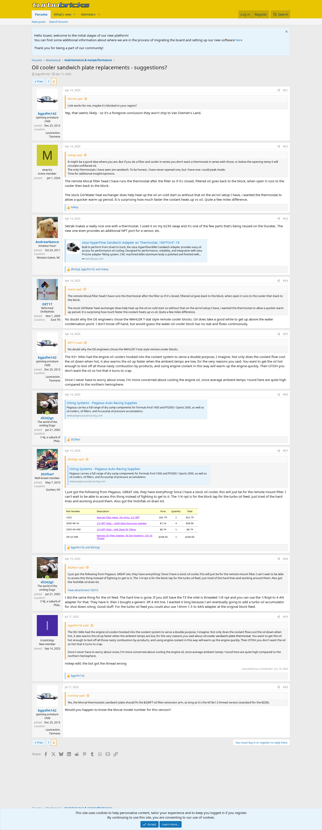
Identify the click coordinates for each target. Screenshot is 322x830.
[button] (75, 14)
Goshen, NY (53, 490)
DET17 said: (75, 343)
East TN (55, 320)
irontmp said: (76, 696)
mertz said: (75, 289)
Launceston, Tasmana (53, 134)
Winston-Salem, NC (48, 257)
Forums (41, 14)
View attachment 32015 (83, 590)
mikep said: (75, 155)
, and (89, 269)
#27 (285, 451)
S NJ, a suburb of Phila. (50, 439)
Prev (40, 81)
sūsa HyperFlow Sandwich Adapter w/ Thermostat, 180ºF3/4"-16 (131, 242)
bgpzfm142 (42, 74)
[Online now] (47, 413)
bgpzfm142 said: (78, 625)
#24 (285, 281)
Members (88, 14)
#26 (285, 394)
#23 (285, 218)
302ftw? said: (76, 567)
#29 (285, 617)
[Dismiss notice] (286, 32)
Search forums (58, 22)
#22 (285, 146)
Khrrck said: (75, 99)
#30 (285, 687)
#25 (285, 334)
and (85, 547)
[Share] (278, 90)
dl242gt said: (76, 459)
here (238, 40)
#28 (285, 559)
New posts (39, 22)
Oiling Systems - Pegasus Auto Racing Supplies (102, 403)
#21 (285, 90)
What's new (62, 14)
